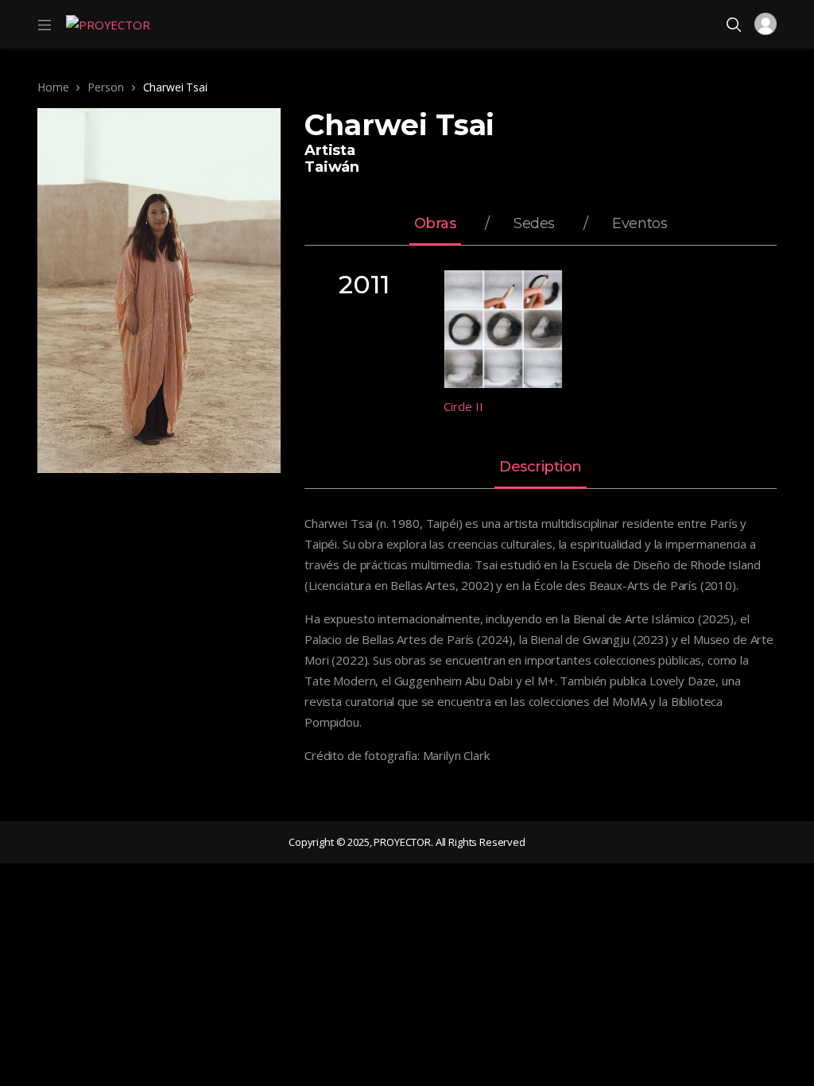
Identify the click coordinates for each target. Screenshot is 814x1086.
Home (52, 87)
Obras (435, 224)
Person (105, 87)
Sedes (534, 224)
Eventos (639, 224)
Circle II (463, 406)
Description (540, 467)
